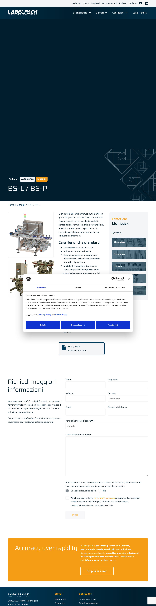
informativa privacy (104, 498)
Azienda (69, 393)
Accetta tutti (113, 325)
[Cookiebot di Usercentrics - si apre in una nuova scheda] (113, 279)
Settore (112, 393)
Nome (68, 379)
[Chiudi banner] (129, 279)
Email (68, 407)
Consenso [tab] (41, 287)
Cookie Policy (61, 314)
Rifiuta (43, 325)
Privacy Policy (45, 314)
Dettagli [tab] (78, 287)
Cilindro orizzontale (89, 603)
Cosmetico (60, 603)
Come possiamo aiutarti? (78, 434)
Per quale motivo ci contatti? (79, 421)
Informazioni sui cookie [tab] (115, 287)
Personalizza (76, 325)
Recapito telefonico (117, 407)
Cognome (112, 379)
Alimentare (60, 599)
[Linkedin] (146, 3)
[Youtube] (140, 3)
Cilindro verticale (87, 599)
